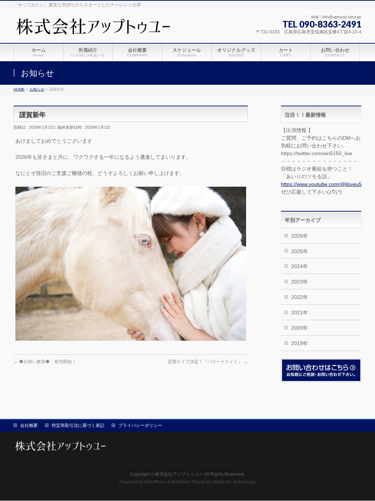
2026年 (299, 236)
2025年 (299, 251)
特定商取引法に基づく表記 (78, 425)
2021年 (299, 312)
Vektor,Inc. (222, 481)
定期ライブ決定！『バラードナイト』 (208, 361)
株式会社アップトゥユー (179, 474)
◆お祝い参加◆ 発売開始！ (45, 361)
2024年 (299, 266)
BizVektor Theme (188, 481)
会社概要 (29, 425)
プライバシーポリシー (140, 425)
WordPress (155, 481)
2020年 (299, 328)
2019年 (299, 343)
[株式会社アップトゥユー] (94, 29)
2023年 (299, 282)
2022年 (299, 297)
